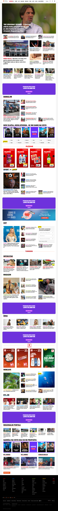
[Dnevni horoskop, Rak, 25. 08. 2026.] (34, 140)
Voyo (22, 492)
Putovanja (33, 488)
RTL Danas (4, 484)
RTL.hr (4, 504)
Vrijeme (4, 489)
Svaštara (44, 488)
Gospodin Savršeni (24, 489)
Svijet (3, 481)
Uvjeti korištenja (13, 500)
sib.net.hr (19, 504)
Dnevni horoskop (45, 482)
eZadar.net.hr (46, 504)
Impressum (4, 500)
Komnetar (44, 484)
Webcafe (26, 1)
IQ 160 (36, 1)
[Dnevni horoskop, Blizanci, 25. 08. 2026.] (26, 140)
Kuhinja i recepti (34, 482)
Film (22, 481)
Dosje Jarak (4, 488)
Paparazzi (23, 484)
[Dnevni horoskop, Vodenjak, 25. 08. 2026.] (41, 142)
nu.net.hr (50, 504)
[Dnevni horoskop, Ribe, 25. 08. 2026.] (49, 142)
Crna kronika (4, 482)
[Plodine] (29, 146)
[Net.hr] (53, 500)
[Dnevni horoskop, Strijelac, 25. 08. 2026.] (26, 142)
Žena (30, 1)
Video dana (44, 491)
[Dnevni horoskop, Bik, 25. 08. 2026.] (19, 140)
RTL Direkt (4, 485)
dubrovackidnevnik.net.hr (40, 504)
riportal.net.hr (34, 504)
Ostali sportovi (14, 488)
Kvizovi (43, 489)
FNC (12, 489)
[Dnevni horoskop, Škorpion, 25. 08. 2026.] (19, 142)
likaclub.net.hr (14, 505)
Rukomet (13, 481)
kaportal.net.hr (23, 504)
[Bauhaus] (29, 252)
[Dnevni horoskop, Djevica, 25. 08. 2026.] (49, 140)
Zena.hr (7, 504)
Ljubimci (33, 485)
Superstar (23, 488)
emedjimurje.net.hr (14, 504)
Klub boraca (13, 482)
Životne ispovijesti (34, 492)
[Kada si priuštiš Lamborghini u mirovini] (46, 286)
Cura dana (44, 481)
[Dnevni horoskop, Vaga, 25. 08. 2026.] (11, 142)
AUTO (33, 1)
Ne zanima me (42, 235)
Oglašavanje (8, 500)
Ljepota (33, 484)
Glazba (22, 482)
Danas (4, 478)
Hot (19, 1)
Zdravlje (33, 491)
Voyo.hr (10, 504)
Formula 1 (13, 491)
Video (54, 480)
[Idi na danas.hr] (11, 1)
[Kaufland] (29, 345)
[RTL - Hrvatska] (49, 500)
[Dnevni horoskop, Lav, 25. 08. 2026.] (41, 140)
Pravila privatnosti (24, 500)
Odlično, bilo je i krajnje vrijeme (45, 232)
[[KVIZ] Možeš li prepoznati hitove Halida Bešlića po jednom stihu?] (46, 379)
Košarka (13, 485)
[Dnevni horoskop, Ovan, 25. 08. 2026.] (11, 140)
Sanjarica (54, 483)
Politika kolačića (19, 500)
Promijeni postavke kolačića (35, 500)
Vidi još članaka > (7, 472)
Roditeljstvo (33, 489)
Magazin (22, 1)
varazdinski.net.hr (28, 504)
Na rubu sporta (14, 484)
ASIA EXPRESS (41, 1)
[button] (5, 128)
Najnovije (54, 481)
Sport (16, 1)
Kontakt (29, 500)
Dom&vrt (33, 481)
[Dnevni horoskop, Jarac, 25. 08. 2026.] (34, 142)
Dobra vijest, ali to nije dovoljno (45, 238)
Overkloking (44, 485)
